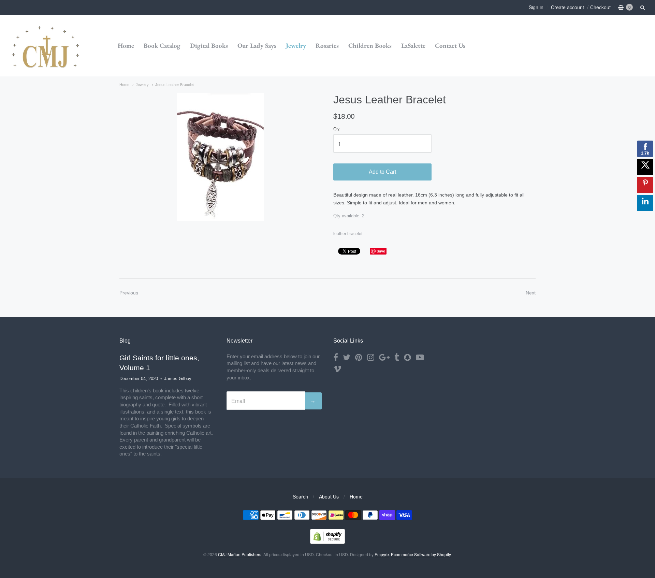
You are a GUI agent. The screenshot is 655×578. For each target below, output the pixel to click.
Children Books (370, 45)
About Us (329, 496)
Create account (567, 7)
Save (381, 251)
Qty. (336, 129)
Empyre (382, 554)
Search (300, 496)
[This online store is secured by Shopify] (327, 542)
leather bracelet (347, 233)
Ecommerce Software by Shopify (421, 554)
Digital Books (209, 45)
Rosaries (327, 45)
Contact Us (450, 45)
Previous (128, 292)
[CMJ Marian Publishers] (46, 46)
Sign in (536, 7)
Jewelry (296, 45)
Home (126, 45)
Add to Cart (382, 172)
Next (531, 292)
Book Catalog (162, 45)
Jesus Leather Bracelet (174, 85)
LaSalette (413, 45)
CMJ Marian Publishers (239, 554)
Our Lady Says (256, 45)
